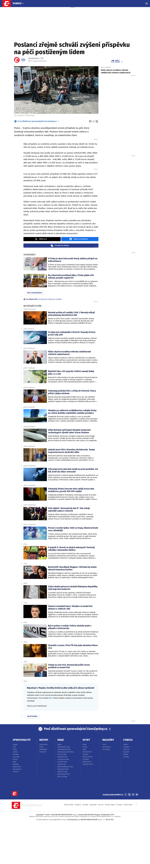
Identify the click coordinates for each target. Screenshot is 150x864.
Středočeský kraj (63, 747)
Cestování (106, 749)
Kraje (60, 739)
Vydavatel (93, 805)
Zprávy (125, 744)
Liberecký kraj (62, 772)
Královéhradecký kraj (65, 767)
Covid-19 (16, 772)
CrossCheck (17, 769)
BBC (50, 698)
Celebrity (126, 747)
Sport (15, 749)
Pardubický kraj (63, 769)
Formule (85, 754)
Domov (17, 3)
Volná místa (127, 805)
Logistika (16, 757)
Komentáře (43, 749)
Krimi (14, 762)
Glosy (41, 747)
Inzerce (101, 805)
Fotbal (84, 747)
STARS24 (128, 739)
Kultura (16, 754)
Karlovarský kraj (63, 774)
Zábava (125, 754)
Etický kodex (69, 805)
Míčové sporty (87, 757)
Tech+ (104, 744)
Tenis (84, 749)
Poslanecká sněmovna (46, 299)
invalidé (59, 299)
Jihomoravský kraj (64, 749)
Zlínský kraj (61, 764)
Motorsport (87, 752)
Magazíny (108, 739)
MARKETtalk (17, 767)
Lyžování (85, 759)
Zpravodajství (21, 739)
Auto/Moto (106, 747)
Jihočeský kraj (62, 757)
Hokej (84, 744)
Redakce (78, 805)
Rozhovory (43, 744)
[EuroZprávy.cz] (7, 3)
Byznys (15, 752)
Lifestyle (126, 749)
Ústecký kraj (61, 754)
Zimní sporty (87, 762)
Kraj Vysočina (62, 776)
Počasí (15, 759)
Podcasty (42, 752)
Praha (59, 744)
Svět (14, 747)
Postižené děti (31, 299)
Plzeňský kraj (62, 762)
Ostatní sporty (87, 764)
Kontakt (85, 805)
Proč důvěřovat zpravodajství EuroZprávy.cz (37, 121)
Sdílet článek (117, 61)
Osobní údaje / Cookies (113, 805)
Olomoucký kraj (63, 759)
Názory (43, 739)
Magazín (16, 764)
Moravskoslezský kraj (65, 752)
